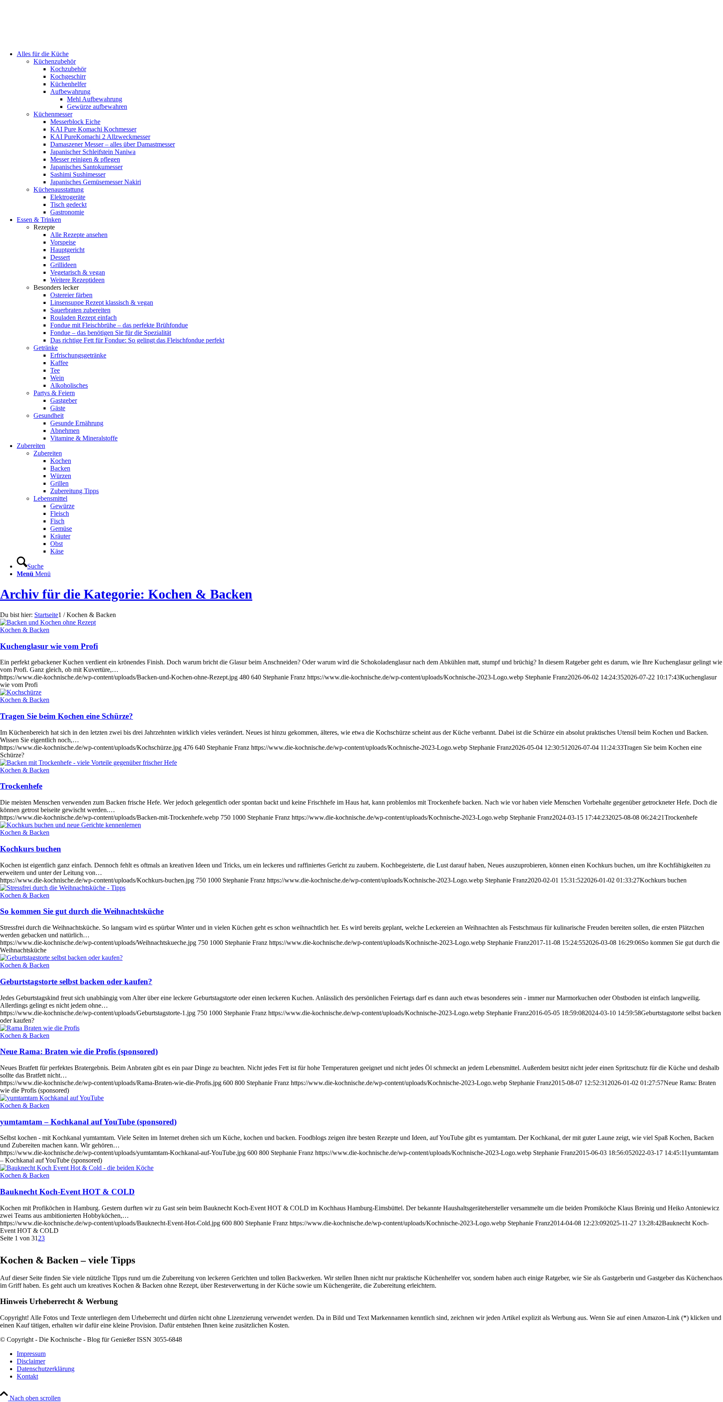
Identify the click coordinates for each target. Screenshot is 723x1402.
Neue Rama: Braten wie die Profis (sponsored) (79, 1051)
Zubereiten (47, 453)
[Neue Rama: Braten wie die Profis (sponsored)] (39, 1028)
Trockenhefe (21, 786)
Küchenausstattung (58, 189)
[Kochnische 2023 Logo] (63, 39)
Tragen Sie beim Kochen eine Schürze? (66, 716)
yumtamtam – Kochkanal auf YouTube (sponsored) (88, 1121)
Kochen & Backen (24, 629)
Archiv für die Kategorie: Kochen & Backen (126, 594)
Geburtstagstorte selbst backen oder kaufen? (76, 981)
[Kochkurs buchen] (70, 824)
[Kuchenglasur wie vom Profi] (48, 622)
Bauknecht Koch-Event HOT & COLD (67, 1191)
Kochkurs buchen (30, 848)
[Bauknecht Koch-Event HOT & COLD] (77, 1167)
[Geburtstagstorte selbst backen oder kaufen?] (61, 957)
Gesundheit (48, 415)
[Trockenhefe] (88, 762)
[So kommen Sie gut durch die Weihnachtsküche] (63, 887)
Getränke (45, 347)
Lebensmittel (50, 498)
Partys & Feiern (54, 392)
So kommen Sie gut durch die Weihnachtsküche (82, 911)
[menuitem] (370, 133)
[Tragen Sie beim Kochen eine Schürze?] (20, 692)
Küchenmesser (52, 114)
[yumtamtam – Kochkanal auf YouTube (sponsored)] (52, 1097)
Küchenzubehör (54, 61)
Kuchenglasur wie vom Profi (49, 646)
